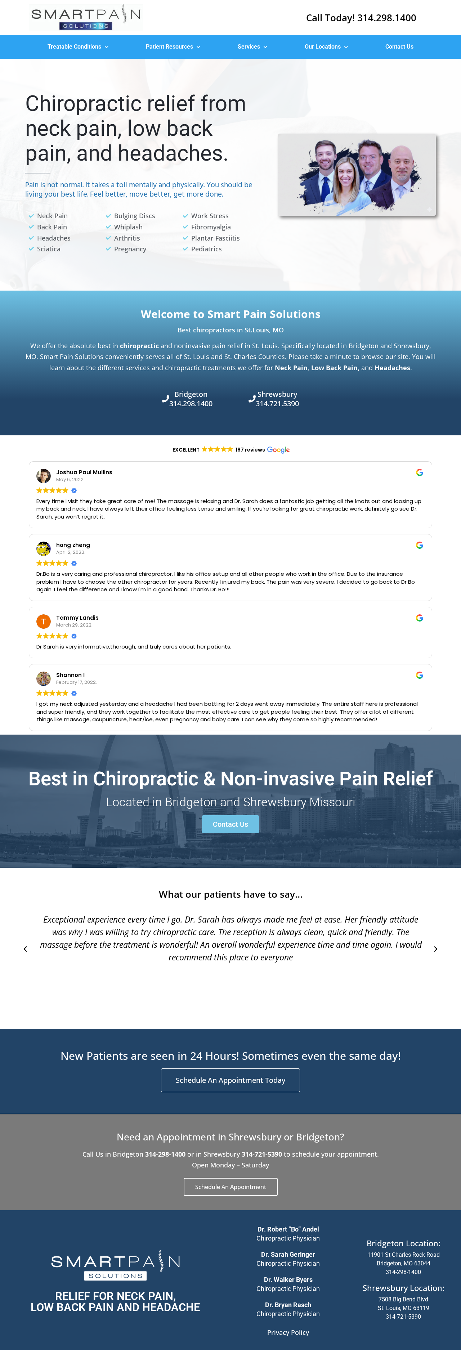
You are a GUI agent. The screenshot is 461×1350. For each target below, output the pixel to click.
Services (249, 46)
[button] (25, 949)
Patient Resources (169, 46)
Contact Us (399, 46)
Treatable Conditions (74, 46)
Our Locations (323, 46)
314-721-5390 (403, 1316)
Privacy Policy (288, 1332)
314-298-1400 (403, 1272)
